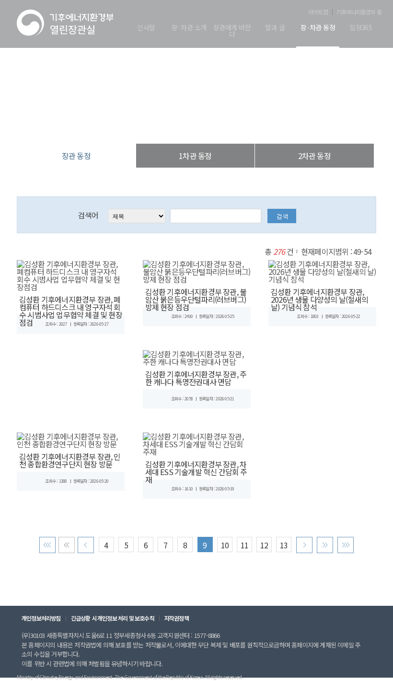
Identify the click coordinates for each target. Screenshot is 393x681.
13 (284, 545)
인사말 (146, 28)
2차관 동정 (314, 155)
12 (264, 545)
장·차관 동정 (318, 28)
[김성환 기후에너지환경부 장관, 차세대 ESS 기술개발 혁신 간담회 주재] (197, 442)
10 (225, 545)
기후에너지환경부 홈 (358, 12)
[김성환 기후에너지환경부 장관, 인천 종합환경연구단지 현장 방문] (71, 438)
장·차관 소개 (189, 28)
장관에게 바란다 (232, 31)
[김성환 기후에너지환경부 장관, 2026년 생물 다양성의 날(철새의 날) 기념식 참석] (322, 270)
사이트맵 (318, 12)
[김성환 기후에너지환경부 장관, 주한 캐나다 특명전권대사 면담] (197, 356)
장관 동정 (246, 124)
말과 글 (275, 28)
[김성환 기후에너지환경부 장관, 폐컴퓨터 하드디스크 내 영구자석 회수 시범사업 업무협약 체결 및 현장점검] (71, 274)
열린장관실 (139, 124)
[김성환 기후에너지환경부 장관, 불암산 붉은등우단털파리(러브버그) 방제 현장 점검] (197, 270)
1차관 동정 (195, 155)
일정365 (360, 28)
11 (244, 545)
